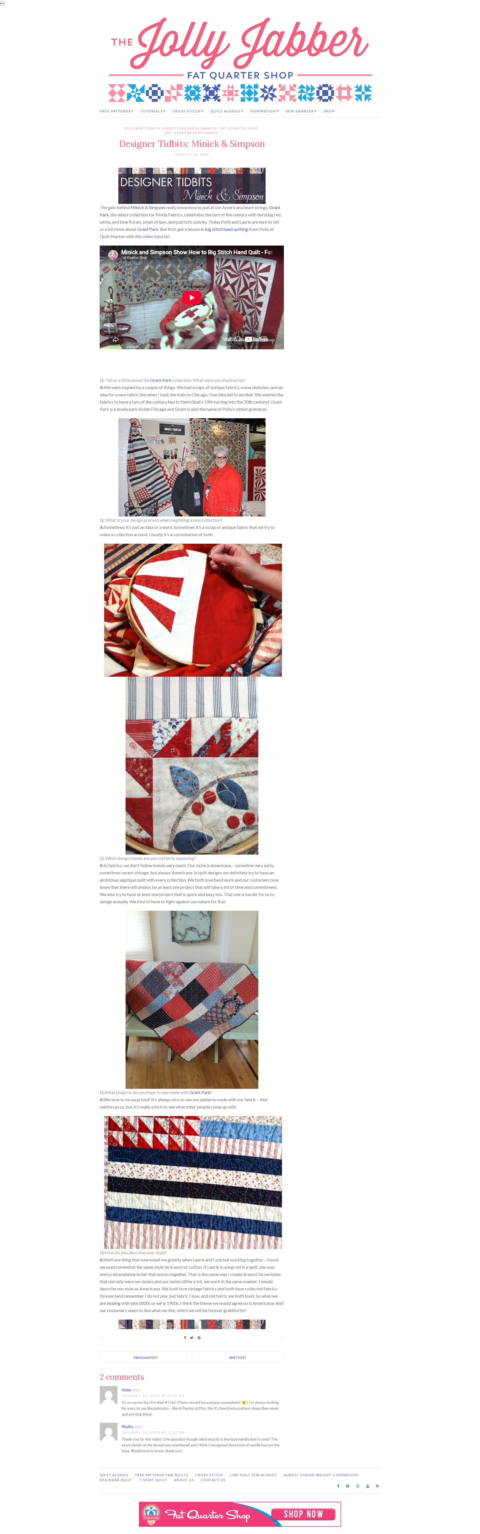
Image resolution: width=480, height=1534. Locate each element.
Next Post (237, 1357)
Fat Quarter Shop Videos (192, 132)
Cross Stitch (186, 111)
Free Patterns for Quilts (161, 1475)
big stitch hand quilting (226, 229)
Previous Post (146, 1357)
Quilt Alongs (226, 111)
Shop (329, 111)
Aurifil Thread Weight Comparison (321, 1475)
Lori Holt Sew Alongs (253, 1475)
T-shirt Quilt (153, 1480)
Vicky (126, 1390)
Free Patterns (115, 111)
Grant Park (147, 229)
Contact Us (213, 1480)
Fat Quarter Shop (239, 128)
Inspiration (263, 111)
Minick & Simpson (148, 207)
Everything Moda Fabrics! (190, 128)
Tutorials (152, 111)
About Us (184, 1480)
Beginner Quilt (116, 1480)
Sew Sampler (300, 111)
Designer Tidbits (142, 128)
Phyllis (127, 1426)
